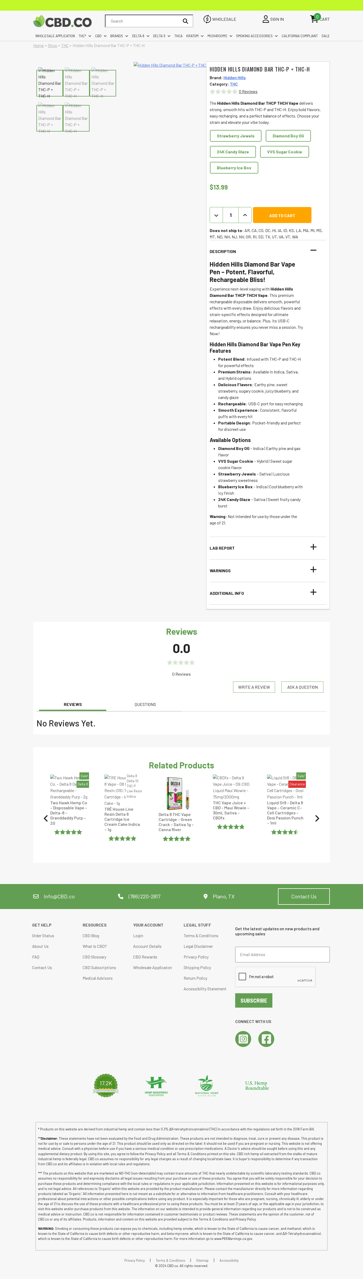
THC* (82, 36)
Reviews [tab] (73, 704)
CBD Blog (91, 935)
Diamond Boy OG (288, 135)
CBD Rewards (145, 956)
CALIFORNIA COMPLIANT (300, 36)
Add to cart (282, 215)
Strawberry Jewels (236, 135)
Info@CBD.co (59, 896)
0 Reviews (248, 91)
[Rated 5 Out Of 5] (68, 832)
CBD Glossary (94, 956)
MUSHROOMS (217, 36)
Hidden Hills (234, 77)
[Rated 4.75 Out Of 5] (231, 826)
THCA (178, 36)
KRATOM (192, 36)
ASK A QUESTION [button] (302, 686)
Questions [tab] (145, 704)
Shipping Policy (197, 967)
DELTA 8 (138, 36)
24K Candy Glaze (233, 151)
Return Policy (195, 978)
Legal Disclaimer (198, 946)
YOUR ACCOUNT (148, 924)
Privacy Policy (196, 956)
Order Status (43, 935)
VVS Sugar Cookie (284, 151)
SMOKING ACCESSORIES (254, 36)
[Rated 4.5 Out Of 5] (285, 832)
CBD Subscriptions (99, 967)
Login (138, 935)
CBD (98, 36)
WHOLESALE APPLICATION (55, 36)
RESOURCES (95, 924)
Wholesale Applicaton (152, 967)
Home (38, 45)
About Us (40, 946)
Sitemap (202, 1260)
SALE (326, 36)
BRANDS (116, 36)
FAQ (35, 956)
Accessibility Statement (205, 988)
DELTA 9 (159, 36)
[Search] (185, 21)
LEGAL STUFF (197, 924)
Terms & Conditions (201, 935)
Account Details (147, 946)
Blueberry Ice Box (234, 167)
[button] (264, 251)
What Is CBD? (95, 946)
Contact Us (303, 896)
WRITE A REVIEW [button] (254, 686)
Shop (52, 45)
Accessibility (229, 1260)
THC (65, 45)
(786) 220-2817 (144, 896)
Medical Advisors (98, 978)
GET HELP (42, 924)
